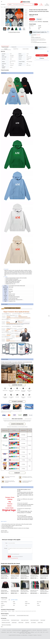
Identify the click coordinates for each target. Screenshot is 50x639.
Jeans (14, 605)
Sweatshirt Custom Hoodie (6, 622)
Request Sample (45, 21)
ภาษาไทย (46, 632)
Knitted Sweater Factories (15, 620)
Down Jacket (39, 601)
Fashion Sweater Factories (34, 620)
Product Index (45, 630)
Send (9, 556)
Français (18, 632)
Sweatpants (3, 605)
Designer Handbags (4, 601)
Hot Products (4, 630)
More (2, 626)
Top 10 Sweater (33, 622)
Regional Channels (39, 630)
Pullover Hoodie (20, 622)
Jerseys (14, 603)
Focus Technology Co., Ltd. (18, 635)
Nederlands (32, 632)
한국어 (38, 632)
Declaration (35, 635)
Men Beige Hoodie (4, 615)
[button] (30, 49)
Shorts (38, 603)
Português (14, 632)
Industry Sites (34, 630)
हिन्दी (43, 632)
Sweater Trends (40, 622)
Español (11, 632)
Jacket (26, 605)
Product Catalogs (14, 599)
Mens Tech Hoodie (12, 615)
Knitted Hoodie (14, 622)
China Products (9, 630)
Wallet (14, 601)
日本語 (41, 632)
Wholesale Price (29, 630)
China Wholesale (24, 630)
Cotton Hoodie (43, 620)
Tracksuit (38, 605)
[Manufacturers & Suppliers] (25, 2)
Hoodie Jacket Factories (24, 620)
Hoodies (2, 603)
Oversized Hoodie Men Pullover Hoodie (22, 615)
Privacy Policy (39, 635)
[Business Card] (47, 51)
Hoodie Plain (27, 622)
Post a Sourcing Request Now (13, 558)
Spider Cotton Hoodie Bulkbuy (6, 624)
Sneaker (26, 601)
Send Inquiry (32, 19)
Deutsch (29, 632)
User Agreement (30, 635)
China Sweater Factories (5, 620)
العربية (36, 632)
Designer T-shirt (27, 603)
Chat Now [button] (39, 19)
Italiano (26, 632)
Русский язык (22, 632)
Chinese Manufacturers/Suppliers (16, 630)
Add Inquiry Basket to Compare (14, 32)
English (8, 632)
